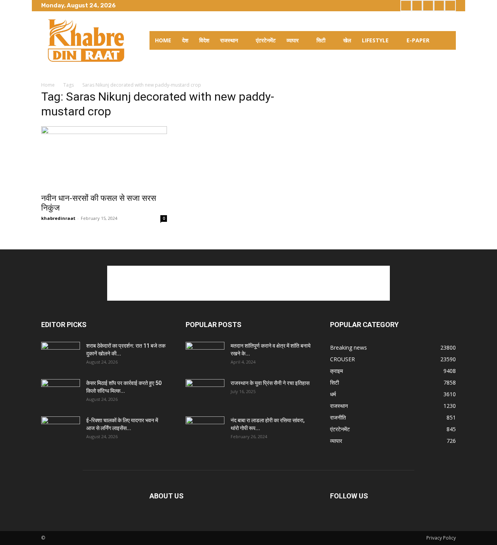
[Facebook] (406, 5)
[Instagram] (417, 5)
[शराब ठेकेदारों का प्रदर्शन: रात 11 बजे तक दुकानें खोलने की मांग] (60, 355)
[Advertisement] (248, 283)
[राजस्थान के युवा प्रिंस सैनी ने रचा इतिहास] (205, 392)
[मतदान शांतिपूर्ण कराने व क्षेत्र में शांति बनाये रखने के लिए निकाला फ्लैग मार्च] (205, 355)
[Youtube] (450, 5)
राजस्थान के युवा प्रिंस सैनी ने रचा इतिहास (270, 383)
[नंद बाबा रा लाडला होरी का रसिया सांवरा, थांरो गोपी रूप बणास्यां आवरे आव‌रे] (205, 430)
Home (48, 85)
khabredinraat (58, 218)
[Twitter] (428, 5)
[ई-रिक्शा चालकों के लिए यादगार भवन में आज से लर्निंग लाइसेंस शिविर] (60, 430)
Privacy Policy (441, 538)
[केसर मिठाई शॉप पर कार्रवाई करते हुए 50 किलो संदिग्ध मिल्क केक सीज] (60, 392)
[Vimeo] (439, 5)
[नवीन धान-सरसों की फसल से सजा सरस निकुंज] (104, 157)
